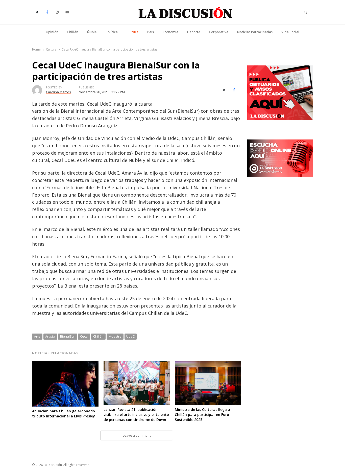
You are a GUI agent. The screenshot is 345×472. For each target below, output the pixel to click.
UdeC (130, 336)
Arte (37, 336)
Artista (50, 336)
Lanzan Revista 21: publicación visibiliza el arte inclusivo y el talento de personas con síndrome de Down (136, 414)
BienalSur (67, 336)
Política (112, 32)
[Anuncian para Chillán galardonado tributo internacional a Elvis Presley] (65, 364)
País (150, 32)
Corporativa (218, 32)
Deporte (193, 32)
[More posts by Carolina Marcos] (37, 88)
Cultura (132, 32)
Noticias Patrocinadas (255, 32)
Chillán (72, 32)
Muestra (115, 336)
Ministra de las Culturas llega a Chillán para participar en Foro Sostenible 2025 (202, 414)
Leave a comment (136, 435)
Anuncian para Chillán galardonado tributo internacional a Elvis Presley (63, 413)
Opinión (52, 32)
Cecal (84, 336)
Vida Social (290, 32)
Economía (170, 32)
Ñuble (92, 32)
